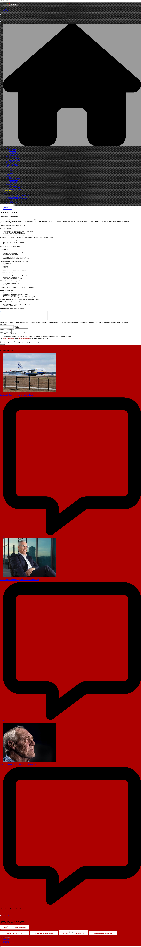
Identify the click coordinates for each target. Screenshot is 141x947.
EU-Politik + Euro (13, 152)
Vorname (16, 326)
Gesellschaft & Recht (11, 162)
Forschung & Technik (11, 164)
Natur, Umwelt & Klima (12, 165)
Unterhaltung (9, 184)
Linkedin (5, 12)
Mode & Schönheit (13, 180)
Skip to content (4, 0)
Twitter (4, 9)
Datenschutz (6, 941)
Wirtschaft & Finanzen (11, 161)
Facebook (5, 8)
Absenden (3, 344)
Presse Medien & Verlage (15, 186)
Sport (7, 174)
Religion (11, 173)
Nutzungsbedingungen (24, 338)
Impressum (6, 939)
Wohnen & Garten (13, 177)
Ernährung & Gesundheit (15, 181)
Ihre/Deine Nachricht (5, 332)
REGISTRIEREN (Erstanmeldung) (15, 202)
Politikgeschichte (13, 155)
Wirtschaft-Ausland (14, 159)
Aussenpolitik (12, 151)
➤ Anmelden (9, 201)
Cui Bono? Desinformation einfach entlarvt (16, 395)
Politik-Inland (12, 149)
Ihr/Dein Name (4, 324)
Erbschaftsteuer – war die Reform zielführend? (18, 764)
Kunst (10, 169)
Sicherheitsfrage (4, 340)
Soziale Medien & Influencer (16, 188)
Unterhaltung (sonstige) (15, 189)
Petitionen (5, 193)
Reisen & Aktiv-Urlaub (14, 178)
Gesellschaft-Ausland (14, 160)
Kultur (7, 166)
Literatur (11, 170)
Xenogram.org (8, 937)
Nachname (16, 327)
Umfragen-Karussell (8, 191)
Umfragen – (18, 195)
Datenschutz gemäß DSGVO (8, 333)
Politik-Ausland (13, 157)
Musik (10, 168)
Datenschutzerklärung (8, 338)
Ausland (8, 156)
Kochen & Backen (13, 182)
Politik (7, 148)
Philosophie (12, 172)
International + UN (13, 153)
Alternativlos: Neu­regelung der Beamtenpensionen (19, 580)
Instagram (5, 10)
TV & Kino (11, 185)
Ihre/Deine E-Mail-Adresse (7, 329)
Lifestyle (8, 176)
